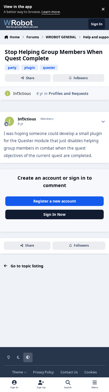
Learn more (10, 9)
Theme (18, 372)
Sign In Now (54, 214)
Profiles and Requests (68, 93)
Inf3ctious (22, 93)
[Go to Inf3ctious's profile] (7, 93)
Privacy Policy (43, 372)
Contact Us (69, 372)
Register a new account (54, 201)
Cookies (90, 372)
